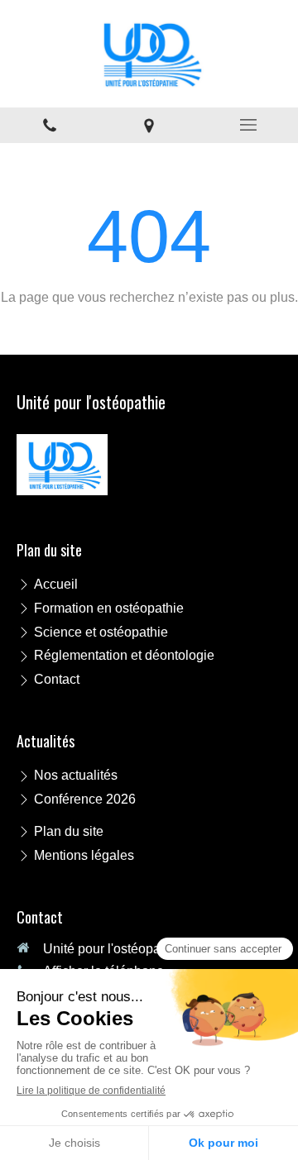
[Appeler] (49, 125)
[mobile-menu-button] (248, 124)
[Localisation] (149, 125)
